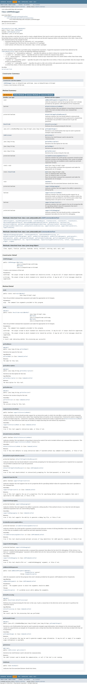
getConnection (64, 222)
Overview (3, 1)
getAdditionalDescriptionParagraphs (14, 236)
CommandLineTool (48, 232)
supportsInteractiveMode (53, 192)
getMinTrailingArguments (58, 236)
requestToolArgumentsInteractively (52, 239)
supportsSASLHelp (8, 227)
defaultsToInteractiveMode (53, 106)
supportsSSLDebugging (52, 210)
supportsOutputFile (77, 239)
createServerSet (51, 221)
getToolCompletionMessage (43, 238)
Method (22, 6)
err (58, 234)
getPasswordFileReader (27, 238)
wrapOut (11, 241)
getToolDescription (51, 141)
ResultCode (7, 124)
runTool (66, 239)
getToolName (49, 146)
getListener (49, 135)
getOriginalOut (8, 238)
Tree (19, 1)
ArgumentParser (63, 100)
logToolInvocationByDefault (12, 239)
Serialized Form (7, 69)
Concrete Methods (47, 95)
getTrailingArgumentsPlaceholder (63, 238)
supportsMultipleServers (69, 226)
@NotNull (22, 293)
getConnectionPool (53, 224)
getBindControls (54, 222)
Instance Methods (33, 95)
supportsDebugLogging (52, 186)
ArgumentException (31, 574)
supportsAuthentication (52, 226)
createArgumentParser (31, 234)
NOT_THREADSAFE (20, 28)
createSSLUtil (62, 221)
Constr (17, 6)
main (46, 165)
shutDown (48, 181)
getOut (16, 238)
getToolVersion (50, 151)
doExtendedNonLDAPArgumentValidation (35, 222)
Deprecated (24, 1)
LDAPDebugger (19, 30)
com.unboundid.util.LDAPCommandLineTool (20, 18)
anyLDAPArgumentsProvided (24, 221)
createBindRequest (39, 221)
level (13, 28)
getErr (30, 236)
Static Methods (19, 95)
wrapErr (5, 241)
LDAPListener (8, 135)
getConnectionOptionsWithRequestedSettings (32, 224)
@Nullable (20, 262)
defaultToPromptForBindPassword (55, 114)
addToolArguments (8, 221)
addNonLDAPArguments (51, 100)
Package (9, 1)
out (23, 239)
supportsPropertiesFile (52, 202)
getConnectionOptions (10, 224)
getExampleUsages (50, 129)
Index (30, 1)
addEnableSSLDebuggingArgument (13, 234)
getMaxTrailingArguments (41, 236)
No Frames (27, 4)
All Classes (36, 4)
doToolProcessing (50, 124)
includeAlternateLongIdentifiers (55, 155)
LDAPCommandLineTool (13, 32)
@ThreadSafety (6, 28)
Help (34, 1)
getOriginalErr (72, 236)
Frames (21, 4)
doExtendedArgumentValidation (12, 222)
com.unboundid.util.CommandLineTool (16, 16)
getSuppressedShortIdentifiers (13, 226)
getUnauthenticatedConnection (33, 226)
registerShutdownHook (32, 239)
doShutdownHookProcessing (47, 234)
